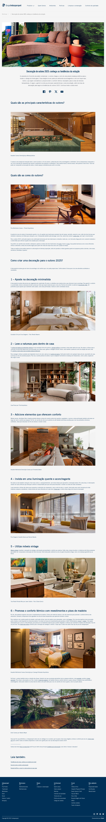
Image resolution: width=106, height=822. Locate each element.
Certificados (92, 789)
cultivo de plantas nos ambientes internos (22, 347)
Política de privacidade (60, 798)
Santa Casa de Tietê (76, 791)
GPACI (73, 800)
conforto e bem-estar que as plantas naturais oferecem (26, 351)
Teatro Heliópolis (75, 805)
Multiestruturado (23, 786)
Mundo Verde (92, 791)
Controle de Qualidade (60, 793)
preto (60, 244)
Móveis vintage (14, 550)
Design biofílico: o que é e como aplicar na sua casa (24, 768)
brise (79, 621)
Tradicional (5, 789)
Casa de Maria (75, 793)
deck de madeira (43, 680)
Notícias (61, 5)
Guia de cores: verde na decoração (19, 765)
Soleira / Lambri (6, 798)
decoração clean (83, 285)
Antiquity (4, 800)
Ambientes (52, 5)
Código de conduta (58, 800)
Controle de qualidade (91, 5)
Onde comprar (57, 789)
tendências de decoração (53, 747)
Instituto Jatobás (75, 803)
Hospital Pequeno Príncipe (78, 789)
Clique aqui (56, 489)
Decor (3, 796)
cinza (68, 244)
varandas (79, 678)
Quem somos (57, 786)
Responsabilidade (93, 786)
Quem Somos (42, 5)
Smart (102, 818)
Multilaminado (22, 789)
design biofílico (56, 347)
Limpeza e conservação (75, 5)
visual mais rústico (24, 624)
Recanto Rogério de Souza (78, 798)
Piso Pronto (5, 786)
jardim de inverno (55, 354)
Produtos (29, 5)
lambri (84, 621)
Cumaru (70, 619)
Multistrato (5, 791)
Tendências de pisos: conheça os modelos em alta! (23, 762)
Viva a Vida (74, 796)
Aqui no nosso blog (24, 747)
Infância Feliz (74, 786)
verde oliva (76, 236)
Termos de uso (57, 796)
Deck (3, 793)
